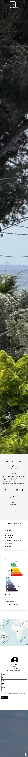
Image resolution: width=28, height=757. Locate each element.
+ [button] (1, 621)
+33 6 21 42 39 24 (15, 668)
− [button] (1, 624)
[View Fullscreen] (2, 627)
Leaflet (26, 644)
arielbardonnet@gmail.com (15, 670)
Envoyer (4, 697)
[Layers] (25, 621)
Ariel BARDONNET (14, 664)
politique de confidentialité (19, 693)
